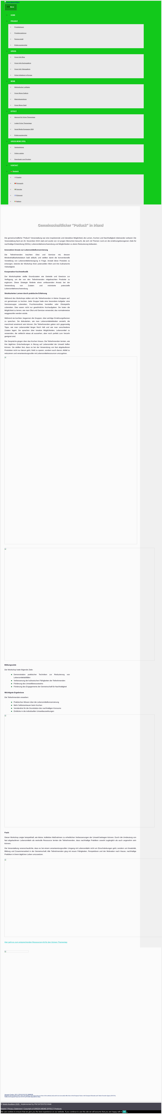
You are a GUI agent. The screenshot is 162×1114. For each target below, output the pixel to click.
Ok (124, 1112)
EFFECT (14, 111)
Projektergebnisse (20, 33)
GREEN (13, 51)
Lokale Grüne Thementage (23, 123)
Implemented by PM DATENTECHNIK (36, 1104)
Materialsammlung (20, 99)
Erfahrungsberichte (20, 45)
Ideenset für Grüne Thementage (24, 117)
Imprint (3, 1109)
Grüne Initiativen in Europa (23, 75)
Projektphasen (19, 27)
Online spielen (19, 153)
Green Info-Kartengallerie (22, 63)
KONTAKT (14, 165)
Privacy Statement (15, 1109)
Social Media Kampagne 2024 (24, 129)
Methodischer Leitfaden (22, 87)
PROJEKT (14, 21)
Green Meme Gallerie (21, 93)
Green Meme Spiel (20, 105)
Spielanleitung (19, 147)
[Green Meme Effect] (11, 2)
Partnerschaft (18, 39)
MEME (13, 81)
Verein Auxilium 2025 (12, 1104)
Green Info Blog (19, 57)
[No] (127, 1112)
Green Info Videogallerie (22, 69)
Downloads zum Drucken (22, 159)
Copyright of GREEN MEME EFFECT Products (43, 1109)
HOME (13, 15)
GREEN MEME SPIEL (18, 141)
